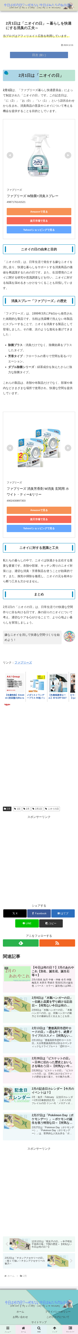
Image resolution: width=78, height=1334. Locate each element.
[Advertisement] (39, 762)
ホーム (20, 1311)
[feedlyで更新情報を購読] (21, 943)
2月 (8, 809)
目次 (35, 55)
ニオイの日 (53, 809)
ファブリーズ (23, 662)
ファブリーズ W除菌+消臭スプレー (32, 196)
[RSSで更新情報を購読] (57, 943)
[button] (51, 923)
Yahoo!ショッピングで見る (39, 229)
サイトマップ (39, 1322)
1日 (18, 809)
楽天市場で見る (39, 220)
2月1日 (38, 809)
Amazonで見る (39, 211)
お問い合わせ (20, 1316)
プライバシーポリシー (58, 1311)
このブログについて (57, 1316)
